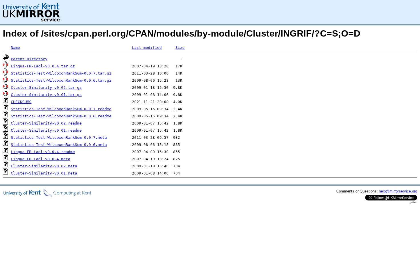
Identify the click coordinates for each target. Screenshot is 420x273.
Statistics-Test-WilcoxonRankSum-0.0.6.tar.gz (61, 80)
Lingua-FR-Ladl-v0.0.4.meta (40, 159)
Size (180, 47)
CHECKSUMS (21, 102)
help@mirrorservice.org (398, 191)
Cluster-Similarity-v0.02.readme (46, 123)
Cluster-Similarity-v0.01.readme (46, 130)
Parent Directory (29, 59)
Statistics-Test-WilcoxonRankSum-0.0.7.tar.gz (61, 73)
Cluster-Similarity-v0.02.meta (44, 166)
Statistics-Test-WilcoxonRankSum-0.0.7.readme (61, 109)
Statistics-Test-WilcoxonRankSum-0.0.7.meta (59, 137)
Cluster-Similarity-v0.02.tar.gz (46, 87)
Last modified (147, 47)
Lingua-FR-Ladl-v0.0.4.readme (43, 152)
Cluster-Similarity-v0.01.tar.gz (46, 95)
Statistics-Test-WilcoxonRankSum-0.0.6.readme (61, 116)
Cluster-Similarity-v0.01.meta (44, 173)
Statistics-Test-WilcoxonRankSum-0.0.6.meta (59, 144)
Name (15, 47)
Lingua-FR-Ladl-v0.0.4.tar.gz (43, 66)
